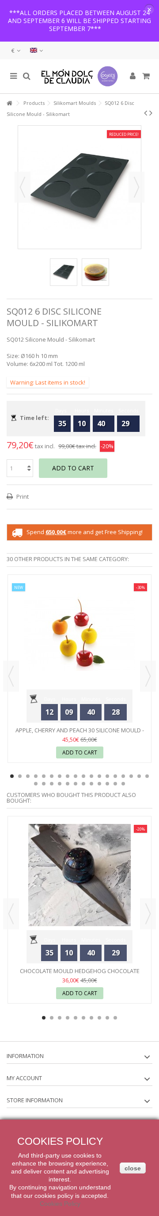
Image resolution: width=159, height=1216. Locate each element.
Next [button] (136, 187)
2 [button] (20, 776)
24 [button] (75, 783)
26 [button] (91, 783)
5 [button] (43, 776)
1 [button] (12, 776)
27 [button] (99, 783)
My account (24, 1078)
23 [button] (67, 783)
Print (22, 496)
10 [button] (83, 776)
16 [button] (131, 776)
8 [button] (67, 776)
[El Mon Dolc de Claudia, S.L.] (79, 76)
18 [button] (147, 776)
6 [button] (51, 776)
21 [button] (51, 783)
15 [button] (123, 776)
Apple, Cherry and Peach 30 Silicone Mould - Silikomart (79, 734)
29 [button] (115, 783)
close (133, 1168)
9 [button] (75, 776)
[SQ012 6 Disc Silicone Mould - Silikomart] (63, 272)
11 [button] (91, 776)
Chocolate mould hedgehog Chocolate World (80, 974)
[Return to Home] (9, 103)
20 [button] (43, 783)
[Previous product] (145, 113)
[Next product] (150, 113)
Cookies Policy (60, 1203)
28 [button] (107, 783)
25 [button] (83, 783)
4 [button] (36, 776)
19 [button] (36, 783)
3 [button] (28, 776)
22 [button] (59, 783)
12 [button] (99, 776)
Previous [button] (22, 187)
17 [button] (139, 776)
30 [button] (123, 783)
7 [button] (59, 776)
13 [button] (107, 776)
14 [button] (115, 776)
